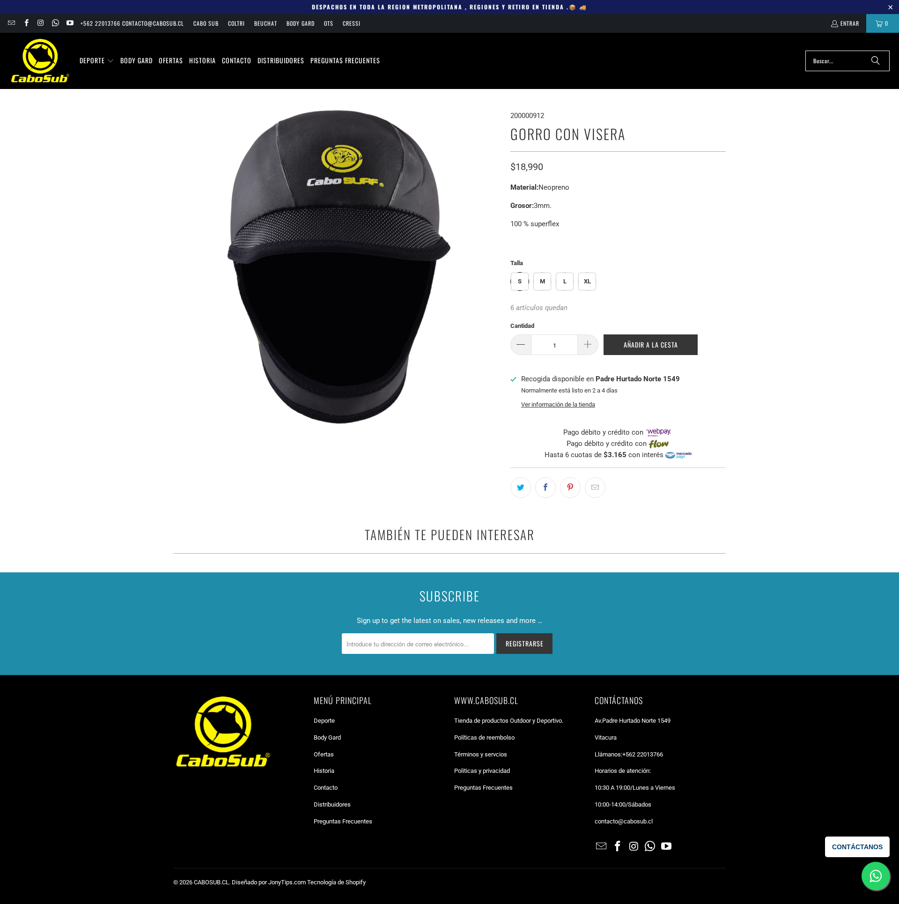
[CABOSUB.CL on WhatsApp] (55, 23)
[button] (97, 61)
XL (587, 281)
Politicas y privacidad (482, 770)
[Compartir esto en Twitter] (520, 487)
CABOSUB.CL (211, 882)
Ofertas (324, 754)
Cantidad (522, 325)
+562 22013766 (642, 754)
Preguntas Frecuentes (343, 821)
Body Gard (301, 23)
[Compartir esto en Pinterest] (570, 487)
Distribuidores (332, 804)
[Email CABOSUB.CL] (11, 23)
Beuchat (265, 23)
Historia (324, 770)
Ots (328, 23)
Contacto (326, 787)
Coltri (236, 23)
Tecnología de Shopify (336, 882)
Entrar (849, 23)
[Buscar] (876, 61)
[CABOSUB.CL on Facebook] (25, 23)
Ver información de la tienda (558, 404)
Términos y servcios (480, 754)
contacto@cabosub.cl (624, 821)
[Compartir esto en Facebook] (545, 487)
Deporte (324, 720)
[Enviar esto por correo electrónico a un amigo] (595, 487)
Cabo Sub (206, 23)
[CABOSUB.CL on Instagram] (40, 23)
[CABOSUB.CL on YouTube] (70, 23)
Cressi (352, 23)
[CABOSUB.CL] (39, 60)
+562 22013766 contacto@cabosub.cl (132, 23)
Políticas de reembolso (484, 737)
